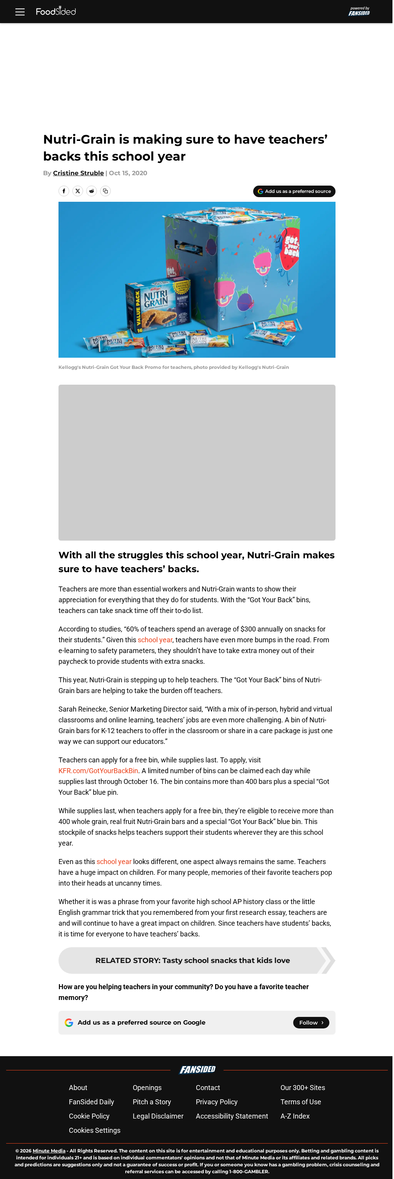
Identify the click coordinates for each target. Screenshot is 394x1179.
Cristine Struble (78, 173)
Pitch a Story (152, 1102)
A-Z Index (295, 1116)
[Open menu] (20, 11)
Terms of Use (300, 1102)
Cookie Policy (89, 1116)
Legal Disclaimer (158, 1116)
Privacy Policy (217, 1102)
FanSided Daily (91, 1102)
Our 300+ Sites (302, 1088)
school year (155, 640)
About (78, 1088)
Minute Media (49, 1151)
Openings (147, 1088)
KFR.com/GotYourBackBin (98, 771)
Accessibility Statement (232, 1116)
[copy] (105, 191)
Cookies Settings (94, 1130)
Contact (208, 1088)
